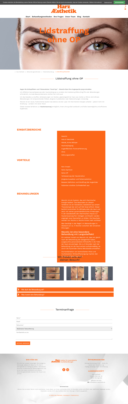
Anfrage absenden (23, 343)
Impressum (66, 395)
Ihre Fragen (58, 17)
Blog (79, 17)
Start (28, 17)
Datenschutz (108, 2)
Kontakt (86, 17)
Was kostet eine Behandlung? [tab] (32, 294)
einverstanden (119, 2)
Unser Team (70, 17)
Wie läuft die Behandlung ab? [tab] (32, 289)
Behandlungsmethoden (42, 17)
